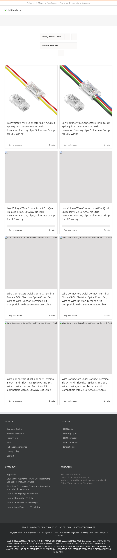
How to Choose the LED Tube (20, 498)
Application (12, 474)
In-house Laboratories (17, 446)
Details (52, 145)
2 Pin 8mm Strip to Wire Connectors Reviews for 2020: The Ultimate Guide (28, 488)
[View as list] (61, 53)
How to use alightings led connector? (23, 493)
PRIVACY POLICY (47, 527)
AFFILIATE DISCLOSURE (85, 527)
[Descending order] (74, 37)
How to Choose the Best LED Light (22, 502)
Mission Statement (15, 433)
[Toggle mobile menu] (111, 10)
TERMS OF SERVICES (65, 527)
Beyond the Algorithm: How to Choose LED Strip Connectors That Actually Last (28, 480)
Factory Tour (12, 437)
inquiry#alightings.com (80, 3)
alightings (75, 532)
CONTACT (34, 527)
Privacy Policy (13, 451)
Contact (10, 455)
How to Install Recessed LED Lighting (23, 507)
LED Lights (68, 429)
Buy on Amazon (15, 145)
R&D (9, 442)
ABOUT (25, 527)
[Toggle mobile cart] (106, 10)
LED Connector (70, 437)
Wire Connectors (70, 442)
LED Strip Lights (70, 433)
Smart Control (69, 446)
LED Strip (84, 532)
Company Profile (14, 429)
